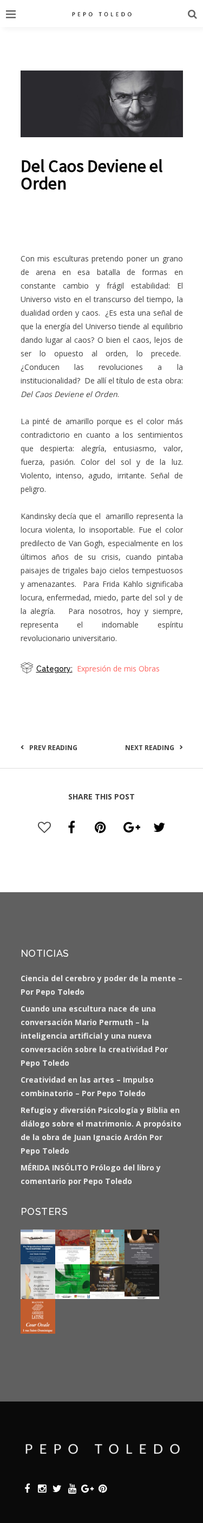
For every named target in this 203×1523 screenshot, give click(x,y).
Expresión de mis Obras (118, 668)
